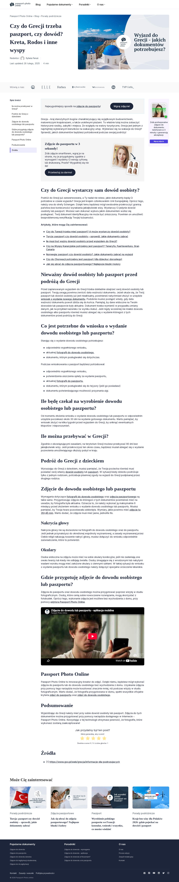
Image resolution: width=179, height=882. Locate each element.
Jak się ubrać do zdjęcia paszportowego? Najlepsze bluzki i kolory (83, 264)
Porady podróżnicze (51, 16)
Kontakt (122, 860)
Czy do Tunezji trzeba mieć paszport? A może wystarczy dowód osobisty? (88, 231)
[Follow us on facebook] (145, 873)
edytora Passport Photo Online (67, 602)
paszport (93, 472)
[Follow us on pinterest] (149, 873)
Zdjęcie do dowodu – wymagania (77, 849)
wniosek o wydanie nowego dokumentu (63, 299)
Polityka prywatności (45, 873)
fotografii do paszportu (69, 381)
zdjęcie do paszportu (88, 106)
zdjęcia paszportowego (123, 496)
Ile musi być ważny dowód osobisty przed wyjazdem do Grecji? (81, 241)
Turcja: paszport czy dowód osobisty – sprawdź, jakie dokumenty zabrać (87, 236)
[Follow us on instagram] (167, 873)
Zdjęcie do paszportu (18, 853)
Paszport (96, 813)
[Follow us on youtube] (154, 873)
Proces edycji (124, 853)
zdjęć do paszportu (60, 695)
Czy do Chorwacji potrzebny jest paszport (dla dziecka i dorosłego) (84, 259)
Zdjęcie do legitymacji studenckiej (23, 860)
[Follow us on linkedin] (159, 873)
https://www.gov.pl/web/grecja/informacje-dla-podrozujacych (85, 761)
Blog (36, 16)
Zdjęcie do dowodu (17, 849)
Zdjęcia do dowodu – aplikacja (76, 853)
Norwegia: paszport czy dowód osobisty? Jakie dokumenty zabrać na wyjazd (89, 254)
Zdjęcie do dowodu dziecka (20, 857)
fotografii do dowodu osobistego (75, 352)
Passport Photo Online (21, 16)
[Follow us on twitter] (163, 873)
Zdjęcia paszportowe (62, 813)
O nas (121, 849)
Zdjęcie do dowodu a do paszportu (77, 860)
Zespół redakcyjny (126, 857)
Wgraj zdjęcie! (122, 106)
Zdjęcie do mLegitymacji (19, 864)
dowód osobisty (75, 472)
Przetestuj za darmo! (60, 172)
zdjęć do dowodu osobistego (93, 695)
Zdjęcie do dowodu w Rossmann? (77, 857)
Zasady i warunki (26, 873)
